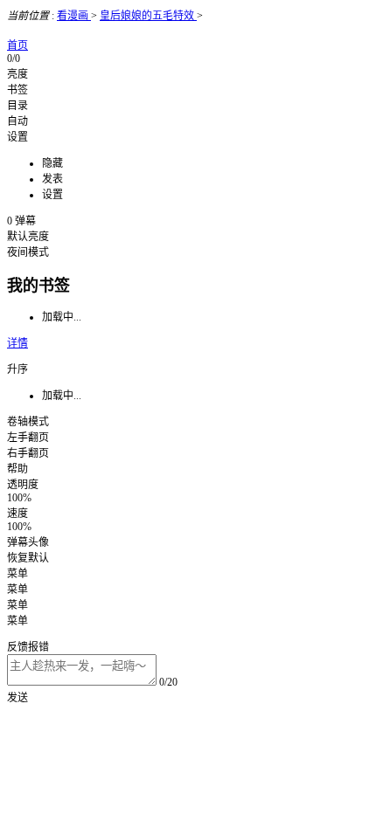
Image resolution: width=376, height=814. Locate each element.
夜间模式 (28, 252)
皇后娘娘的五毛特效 (148, 16)
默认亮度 (28, 237)
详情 (17, 343)
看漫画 (74, 16)
